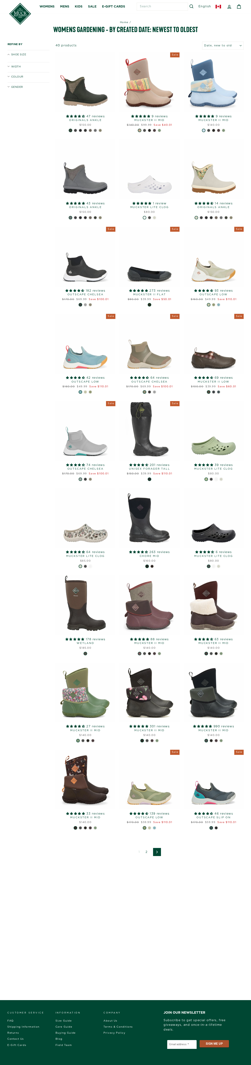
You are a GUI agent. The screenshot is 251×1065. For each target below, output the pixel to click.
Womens (47, 6)
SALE (92, 6)
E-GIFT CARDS (113, 6)
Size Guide (63, 1021)
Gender (17, 87)
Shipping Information (23, 1027)
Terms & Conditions (118, 1027)
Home (124, 22)
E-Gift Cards (16, 1045)
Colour (17, 77)
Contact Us (15, 1039)
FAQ (10, 1021)
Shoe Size (18, 54)
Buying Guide (65, 1033)
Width (16, 66)
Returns (13, 1033)
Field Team (63, 1045)
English (204, 6)
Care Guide (63, 1027)
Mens (64, 6)
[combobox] (162, 7)
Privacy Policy (114, 1033)
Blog (58, 1039)
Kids (79, 6)
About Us (110, 1021)
